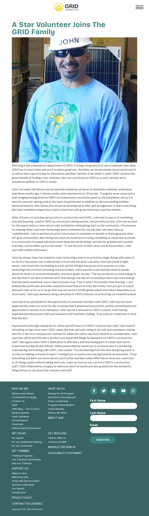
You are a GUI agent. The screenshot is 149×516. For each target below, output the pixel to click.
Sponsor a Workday (23, 484)
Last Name (97, 413)
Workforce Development (62, 397)
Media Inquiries (20, 412)
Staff (14, 404)
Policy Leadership (58, 401)
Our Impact (18, 488)
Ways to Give (19, 473)
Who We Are (20, 388)
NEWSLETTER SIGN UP (62, 447)
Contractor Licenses (27, 503)
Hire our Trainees (22, 463)
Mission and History (23, 393)
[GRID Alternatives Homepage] (66, 7)
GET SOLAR (19, 433)
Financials (17, 424)
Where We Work (57, 412)
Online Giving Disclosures (26, 428)
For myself (17, 437)
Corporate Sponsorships (26, 480)
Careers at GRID (57, 441)
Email (94, 425)
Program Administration (61, 404)
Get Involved (57, 433)
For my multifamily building (27, 441)
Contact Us (18, 401)
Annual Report (20, 420)
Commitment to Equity (24, 397)
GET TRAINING (20, 450)
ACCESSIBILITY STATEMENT (65, 453)
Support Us (20, 468)
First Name (98, 400)
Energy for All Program (61, 393)
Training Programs (22, 455)
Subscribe (102, 439)
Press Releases (20, 416)
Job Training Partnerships (26, 459)
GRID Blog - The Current (25, 408)
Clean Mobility (56, 408)
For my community (22, 445)
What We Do (56, 388)
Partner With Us (57, 437)
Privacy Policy (22, 497)
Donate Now (19, 492)
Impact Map (56, 417)
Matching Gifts (20, 477)
